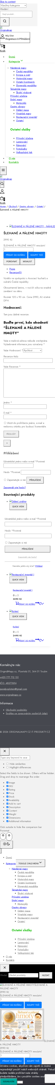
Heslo (13, 530)
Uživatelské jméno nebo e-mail (25, 519)
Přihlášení (27, 549)
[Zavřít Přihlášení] (4, 752)
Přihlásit (39, 566)
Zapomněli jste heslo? (27, 557)
